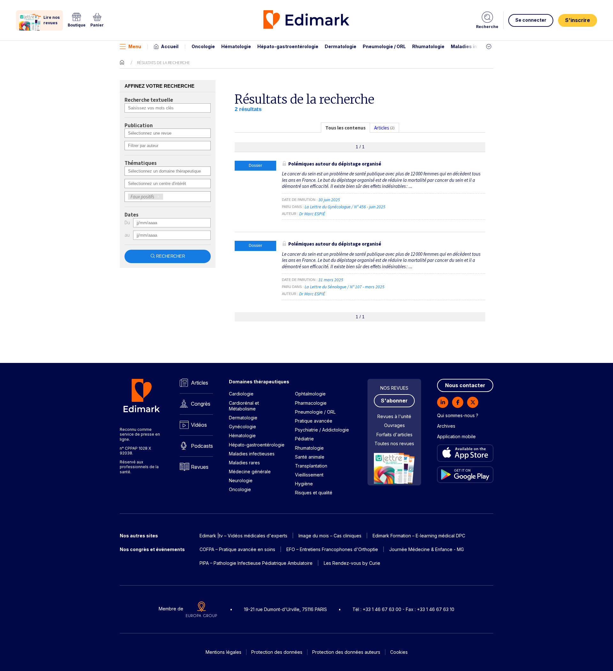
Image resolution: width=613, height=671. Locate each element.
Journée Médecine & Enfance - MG (426, 549)
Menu (134, 46)
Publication (139, 125)
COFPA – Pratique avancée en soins (237, 549)
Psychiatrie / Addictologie (322, 429)
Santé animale (309, 457)
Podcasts (202, 446)
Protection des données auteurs (346, 652)
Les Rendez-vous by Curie (352, 563)
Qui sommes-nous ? (457, 415)
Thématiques (141, 163)
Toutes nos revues (394, 443)
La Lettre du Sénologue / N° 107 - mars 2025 (345, 287)
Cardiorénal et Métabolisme (244, 405)
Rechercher (170, 256)
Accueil (169, 46)
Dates (132, 215)
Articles (199, 383)
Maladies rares (244, 462)
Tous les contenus (345, 128)
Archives (446, 426)
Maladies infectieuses (476, 46)
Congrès (200, 404)
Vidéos (199, 425)
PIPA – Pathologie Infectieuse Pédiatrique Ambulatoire (256, 563)
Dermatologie (340, 46)
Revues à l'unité (394, 416)
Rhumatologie (428, 46)
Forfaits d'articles (394, 434)
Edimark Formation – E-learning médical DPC (419, 535)
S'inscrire (577, 20)
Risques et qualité (313, 492)
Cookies (399, 652)
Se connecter (530, 20)
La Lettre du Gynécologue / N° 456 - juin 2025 (345, 207)
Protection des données (276, 652)
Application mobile (456, 436)
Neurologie (241, 480)
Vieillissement (309, 474)
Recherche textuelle (149, 100)
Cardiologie (241, 393)
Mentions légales (223, 652)
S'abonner (394, 400)
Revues (199, 467)
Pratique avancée (313, 421)
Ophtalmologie (310, 393)
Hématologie (236, 46)
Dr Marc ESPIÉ (312, 214)
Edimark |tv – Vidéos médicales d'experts (243, 535)
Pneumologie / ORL (384, 46)
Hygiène (304, 483)
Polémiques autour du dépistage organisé (334, 164)
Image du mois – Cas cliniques (330, 535)
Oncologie (203, 46)
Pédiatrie (304, 438)
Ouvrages (394, 425)
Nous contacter (465, 385)
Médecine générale (250, 471)
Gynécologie (242, 426)
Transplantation (311, 465)
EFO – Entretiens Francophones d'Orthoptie (332, 549)
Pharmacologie (311, 403)
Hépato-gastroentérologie (287, 46)
